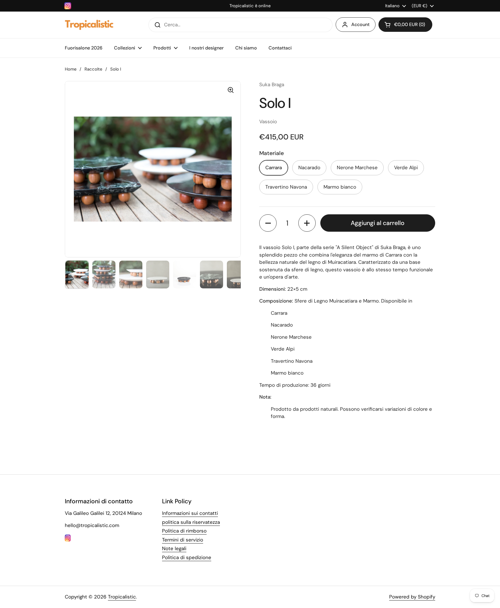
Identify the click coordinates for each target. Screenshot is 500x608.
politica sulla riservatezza (191, 522)
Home (70, 69)
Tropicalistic (122, 597)
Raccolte (93, 69)
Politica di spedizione (186, 557)
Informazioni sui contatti (190, 513)
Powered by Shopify (412, 597)
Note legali (174, 548)
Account (360, 24)
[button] (405, 24)
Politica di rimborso (184, 531)
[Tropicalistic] (89, 25)
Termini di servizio (182, 540)
